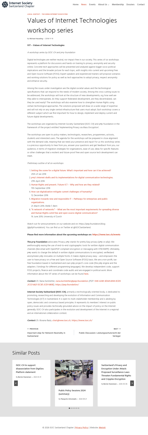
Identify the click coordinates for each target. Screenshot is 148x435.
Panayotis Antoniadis (69, 399)
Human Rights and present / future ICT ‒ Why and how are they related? (65, 185)
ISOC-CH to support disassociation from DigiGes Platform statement (30, 369)
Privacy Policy (81, 427)
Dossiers (130, 4)
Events (92, 4)
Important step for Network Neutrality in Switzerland (46, 332)
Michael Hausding (36, 39)
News (83, 4)
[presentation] (74, 372)
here (86, 274)
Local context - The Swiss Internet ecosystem (47, 14)
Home (76, 4)
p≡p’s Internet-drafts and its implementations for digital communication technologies (72, 177)
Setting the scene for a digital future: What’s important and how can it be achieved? (71, 170)
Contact (141, 4)
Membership (118, 4)
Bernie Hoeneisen (24, 377)
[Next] (132, 383)
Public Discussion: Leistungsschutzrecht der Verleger (100, 332)
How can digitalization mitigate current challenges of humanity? (61, 192)
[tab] (69, 408)
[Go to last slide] (16, 383)
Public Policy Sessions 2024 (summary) (72, 392)
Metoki (102, 427)
